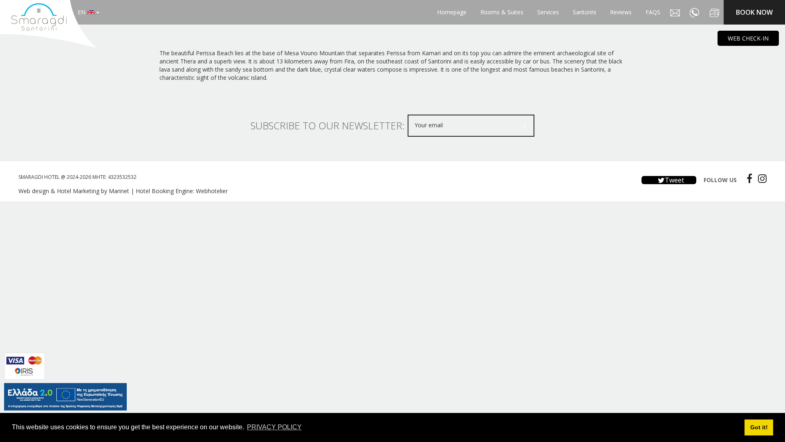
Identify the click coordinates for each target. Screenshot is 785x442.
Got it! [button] (759, 427)
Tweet (673, 180)
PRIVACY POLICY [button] (274, 427)
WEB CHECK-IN (748, 38)
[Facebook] (747, 178)
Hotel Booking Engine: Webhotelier (182, 191)
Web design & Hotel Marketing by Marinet (73, 191)
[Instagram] (760, 178)
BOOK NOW (754, 12)
